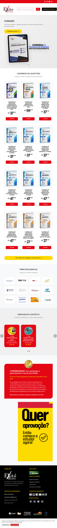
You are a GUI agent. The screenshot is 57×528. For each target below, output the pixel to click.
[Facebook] (45, 2)
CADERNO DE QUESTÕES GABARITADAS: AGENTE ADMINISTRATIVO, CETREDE (12, 150)
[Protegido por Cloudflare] (37, 513)
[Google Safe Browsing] (27, 513)
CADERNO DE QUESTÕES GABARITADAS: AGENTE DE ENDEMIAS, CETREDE (45, 149)
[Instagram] (47, 2)
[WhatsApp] (52, 2)
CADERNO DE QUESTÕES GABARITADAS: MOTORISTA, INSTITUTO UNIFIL (45, 234)
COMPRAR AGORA (12, 31)
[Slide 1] (28, 65)
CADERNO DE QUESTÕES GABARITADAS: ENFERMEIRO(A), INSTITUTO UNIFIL (12, 234)
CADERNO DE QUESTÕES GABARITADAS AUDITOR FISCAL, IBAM (29, 104)
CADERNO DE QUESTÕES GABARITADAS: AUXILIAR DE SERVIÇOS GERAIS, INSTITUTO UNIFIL (28, 235)
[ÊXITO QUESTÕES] (8, 9)
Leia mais (20, 522)
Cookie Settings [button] (6, 524)
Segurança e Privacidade (34, 482)
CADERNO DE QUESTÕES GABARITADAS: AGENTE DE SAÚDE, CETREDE (28, 149)
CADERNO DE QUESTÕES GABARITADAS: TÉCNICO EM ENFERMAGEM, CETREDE (45, 105)
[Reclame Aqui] (46, 513)
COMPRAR (12, 118)
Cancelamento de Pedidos (35, 487)
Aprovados (49, 9)
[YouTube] (49, 2)
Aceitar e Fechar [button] (14, 524)
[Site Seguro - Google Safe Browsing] (15, 513)
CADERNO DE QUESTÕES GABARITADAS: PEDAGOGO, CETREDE (45, 192)
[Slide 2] (29, 351)
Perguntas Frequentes (34, 479)
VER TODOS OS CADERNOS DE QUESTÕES (27, 258)
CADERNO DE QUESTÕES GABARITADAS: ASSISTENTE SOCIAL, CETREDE (12, 192)
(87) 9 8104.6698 (9, 494)
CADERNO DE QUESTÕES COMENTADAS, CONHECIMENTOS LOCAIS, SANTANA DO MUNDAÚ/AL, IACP (12, 105)
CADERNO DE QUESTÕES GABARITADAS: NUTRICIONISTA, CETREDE (28, 192)
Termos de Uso (32, 484)
